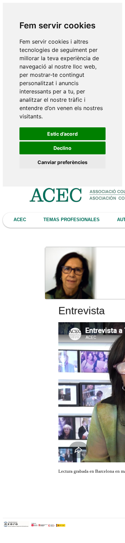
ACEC (20, 219)
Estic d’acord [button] (62, 134)
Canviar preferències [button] (63, 162)
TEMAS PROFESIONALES (71, 219)
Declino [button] (62, 148)
